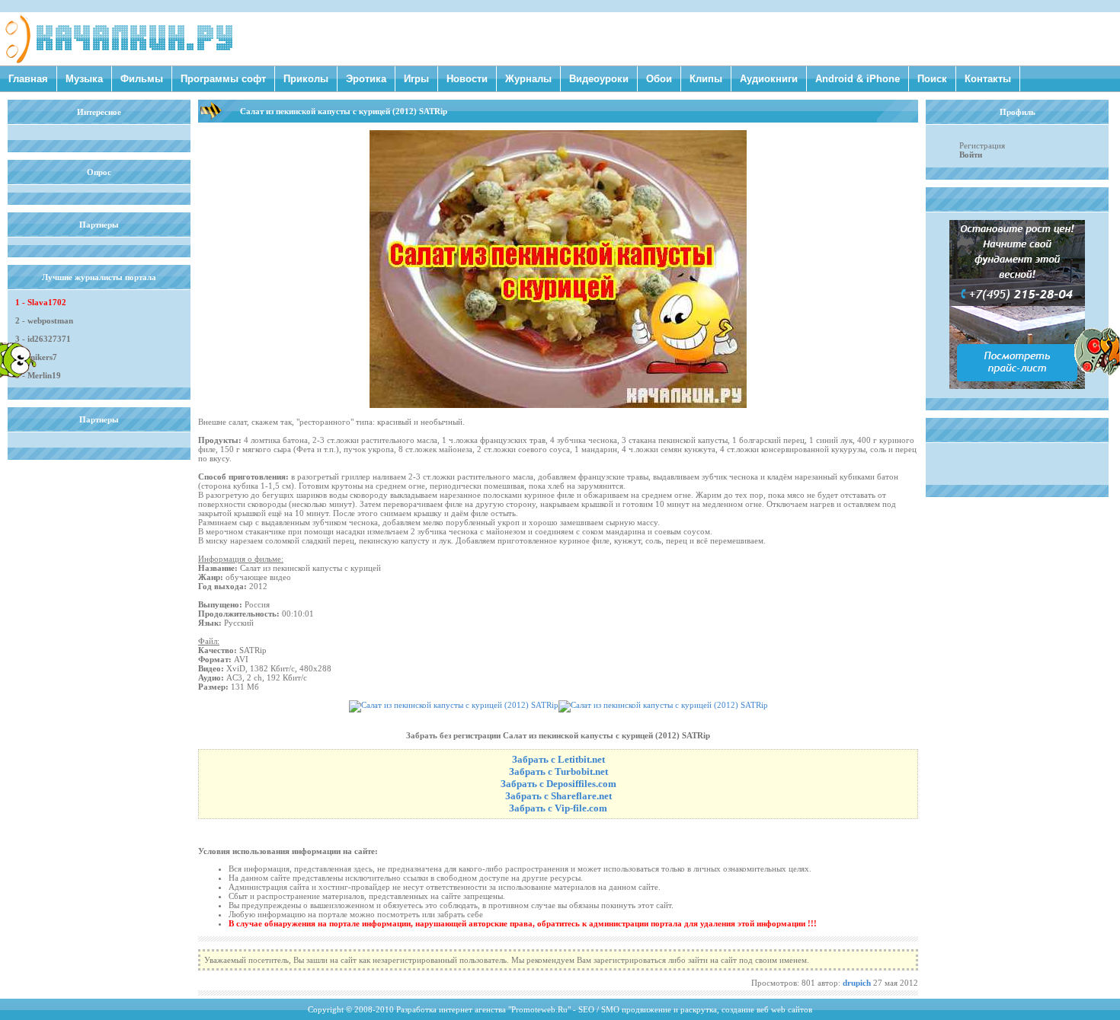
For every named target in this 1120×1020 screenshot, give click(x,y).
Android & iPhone (857, 78)
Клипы (706, 78)
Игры (416, 78)
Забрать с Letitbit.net (558, 759)
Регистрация (982, 145)
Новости (467, 78)
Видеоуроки (599, 78)
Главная (28, 78)
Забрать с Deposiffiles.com (558, 783)
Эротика (366, 78)
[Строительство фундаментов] (1017, 385)
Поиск (932, 78)
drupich (857, 982)
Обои (659, 78)
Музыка (84, 78)
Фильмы (141, 78)
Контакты (988, 78)
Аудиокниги (769, 78)
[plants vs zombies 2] (1097, 372)
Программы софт (223, 78)
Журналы (528, 78)
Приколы (305, 78)
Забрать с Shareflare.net (558, 796)
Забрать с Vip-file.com (558, 808)
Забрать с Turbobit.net (558, 771)
